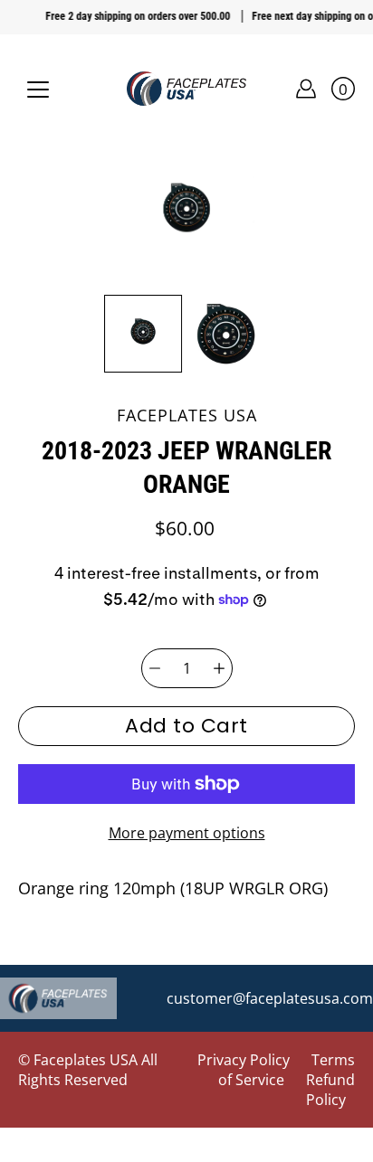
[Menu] (38, 90)
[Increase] (219, 668)
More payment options (187, 833)
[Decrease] (154, 668)
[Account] (306, 88)
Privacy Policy (243, 1060)
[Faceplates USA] (186, 88)
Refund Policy (330, 1090)
